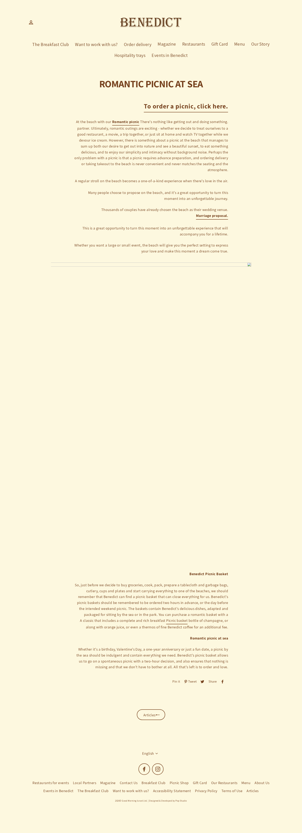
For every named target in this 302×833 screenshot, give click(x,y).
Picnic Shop (179, 782)
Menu (239, 44)
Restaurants (193, 44)
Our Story (260, 44)
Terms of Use (231, 790)
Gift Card (219, 44)
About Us (262, 782)
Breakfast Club (153, 782)
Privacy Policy (206, 790)
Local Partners (84, 782)
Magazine (167, 44)
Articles (253, 790)
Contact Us (129, 782)
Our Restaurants (224, 782)
